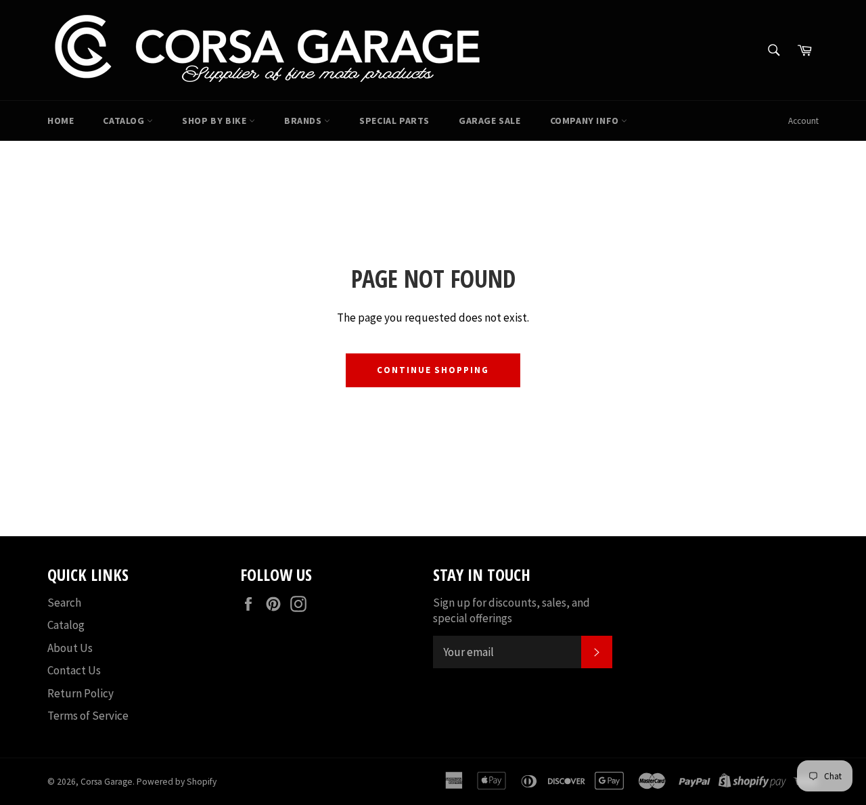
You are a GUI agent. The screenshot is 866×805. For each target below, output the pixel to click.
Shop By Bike (215, 120)
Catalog (125, 120)
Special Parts (394, 120)
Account (803, 121)
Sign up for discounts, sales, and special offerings (511, 610)
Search (64, 602)
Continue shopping (433, 370)
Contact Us (74, 670)
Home (60, 120)
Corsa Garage (107, 781)
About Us (70, 647)
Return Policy (80, 693)
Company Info (586, 120)
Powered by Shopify (176, 781)
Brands (304, 120)
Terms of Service (88, 715)
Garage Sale (490, 120)
